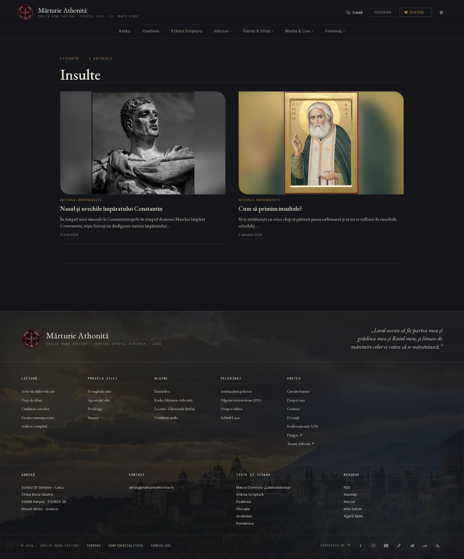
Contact (293, 408)
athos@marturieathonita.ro (151, 487)
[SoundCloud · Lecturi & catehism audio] (425, 545)
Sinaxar (93, 417)
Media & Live (299, 31)
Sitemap (350, 494)
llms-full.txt (353, 509)
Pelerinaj (335, 31)
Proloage (95, 408)
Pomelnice (245, 523)
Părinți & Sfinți (258, 31)
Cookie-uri (161, 545)
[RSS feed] (438, 545)
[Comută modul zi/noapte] (441, 12)
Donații (293, 417)
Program (382, 12)
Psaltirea (150, 31)
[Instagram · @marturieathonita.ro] (373, 545)
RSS (347, 487)
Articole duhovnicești (38, 391)
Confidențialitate (125, 545)
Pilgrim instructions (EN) (241, 400)
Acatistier (244, 516)
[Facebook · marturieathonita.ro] (360, 545)
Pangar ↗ (295, 434)
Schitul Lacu (230, 417)
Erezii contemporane (37, 417)
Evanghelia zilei (99, 391)
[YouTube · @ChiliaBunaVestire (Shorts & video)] (386, 545)
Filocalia (243, 509)
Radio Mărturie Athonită (173, 400)
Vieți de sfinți (31, 400)
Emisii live (162, 391)
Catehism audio (166, 417)
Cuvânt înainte (298, 391)
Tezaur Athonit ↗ (300, 443)
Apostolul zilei (99, 400)
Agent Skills (353, 516)
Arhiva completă (34, 426)
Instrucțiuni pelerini (236, 391)
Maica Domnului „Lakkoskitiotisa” (264, 487)
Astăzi (124, 31)
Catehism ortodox (35, 408)
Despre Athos (232, 408)
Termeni (93, 545)
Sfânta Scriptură (186, 31)
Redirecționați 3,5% (302, 426)
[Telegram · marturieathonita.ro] (412, 545)
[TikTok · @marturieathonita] (399, 545)
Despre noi (296, 400)
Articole (222, 31)
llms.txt (349, 501)
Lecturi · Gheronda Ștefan (174, 408)
